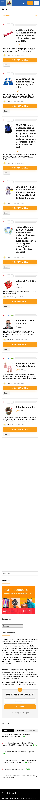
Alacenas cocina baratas (14, 769)
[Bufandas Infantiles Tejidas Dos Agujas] (8, 363)
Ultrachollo (9, 55)
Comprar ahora (20, 60)
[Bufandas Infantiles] (8, 407)
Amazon (19, 287)
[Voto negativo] (8, 24)
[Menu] (2, 3)
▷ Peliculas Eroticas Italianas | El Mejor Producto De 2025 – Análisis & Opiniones (17, 744)
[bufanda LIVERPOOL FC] (8, 281)
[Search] (23, 3)
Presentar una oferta (30, 3)
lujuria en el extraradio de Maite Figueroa (19, 752)
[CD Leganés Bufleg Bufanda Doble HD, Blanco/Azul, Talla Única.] (8, 79)
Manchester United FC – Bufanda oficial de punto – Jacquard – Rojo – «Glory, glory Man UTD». (26, 35)
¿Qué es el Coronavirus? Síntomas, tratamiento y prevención (16, 735)
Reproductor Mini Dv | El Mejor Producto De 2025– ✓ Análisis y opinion (19, 761)
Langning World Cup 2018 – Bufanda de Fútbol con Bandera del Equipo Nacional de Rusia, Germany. (26, 192)
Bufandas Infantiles (25, 407)
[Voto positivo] (12, 24)
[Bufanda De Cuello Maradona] (8, 320)
